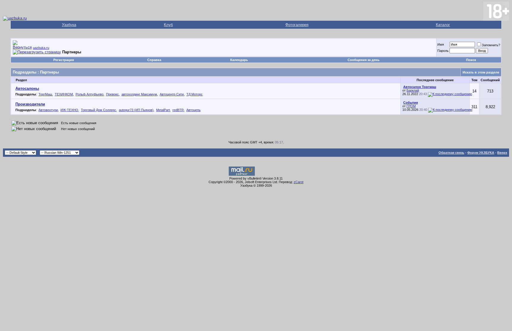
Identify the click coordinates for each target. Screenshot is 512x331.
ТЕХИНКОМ (64, 94)
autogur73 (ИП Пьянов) (136, 110)
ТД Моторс (194, 94)
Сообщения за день (364, 60)
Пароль (443, 50)
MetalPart (163, 110)
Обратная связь (451, 152)
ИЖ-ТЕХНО (69, 110)
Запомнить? (491, 45)
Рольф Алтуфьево (89, 94)
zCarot (298, 182)
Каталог (443, 25)
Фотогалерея (296, 25)
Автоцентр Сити (172, 94)
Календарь (239, 60)
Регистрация (63, 60)
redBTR (178, 110)
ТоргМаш (45, 94)
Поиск (471, 60)
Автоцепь (193, 110)
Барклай (413, 90)
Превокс (112, 94)
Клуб (168, 25)
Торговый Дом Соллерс (98, 110)
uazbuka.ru (41, 47)
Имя (440, 44)
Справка (154, 60)
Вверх (502, 152)
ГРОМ (411, 106)
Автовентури (48, 110)
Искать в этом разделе (481, 72)
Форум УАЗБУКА (480, 152)
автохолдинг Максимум (139, 94)
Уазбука (69, 25)
